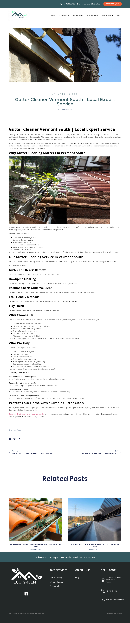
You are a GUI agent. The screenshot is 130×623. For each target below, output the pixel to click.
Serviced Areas (106, 15)
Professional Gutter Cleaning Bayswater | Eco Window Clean (35, 545)
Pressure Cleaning (92, 15)
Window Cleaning (78, 15)
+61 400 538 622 (87, 557)
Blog (118, 15)
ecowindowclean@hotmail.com (115, 599)
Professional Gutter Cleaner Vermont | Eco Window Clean (94, 545)
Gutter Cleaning (64, 15)
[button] (10, 439)
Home (53, 15)
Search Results (118, 613)
